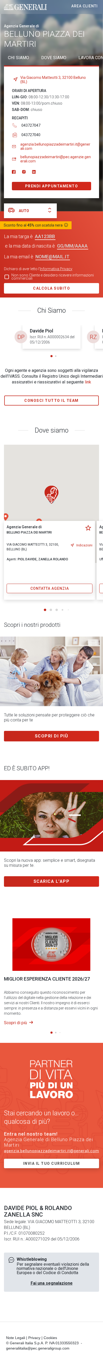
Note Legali (15, 1338)
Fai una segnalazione (52, 1283)
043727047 (30, 125)
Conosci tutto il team (51, 400)
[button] (51, 356)
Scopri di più (16, 1022)
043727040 (30, 135)
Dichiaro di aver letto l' (38, 269)
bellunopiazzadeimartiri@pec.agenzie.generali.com (55, 159)
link (88, 382)
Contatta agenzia (49, 588)
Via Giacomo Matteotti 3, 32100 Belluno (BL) (53, 79)
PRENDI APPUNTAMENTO (51, 186)
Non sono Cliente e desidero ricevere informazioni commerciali (52, 277)
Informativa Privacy (56, 269)
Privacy (34, 1338)
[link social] (14, 172)
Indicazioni (84, 545)
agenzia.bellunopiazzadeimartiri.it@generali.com (55, 146)
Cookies (50, 1338)
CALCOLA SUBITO (51, 288)
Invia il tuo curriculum (51, 1163)
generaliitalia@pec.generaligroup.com (37, 1348)
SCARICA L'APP (52, 881)
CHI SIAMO (18, 57)
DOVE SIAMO (53, 57)
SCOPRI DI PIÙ (51, 736)
